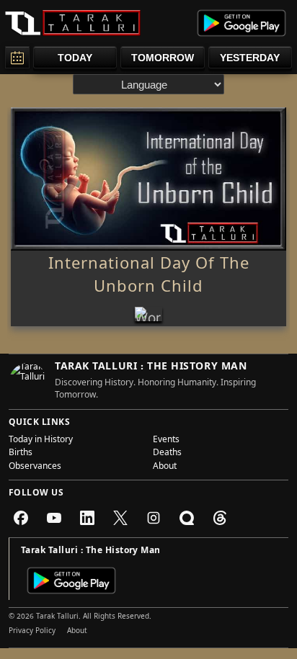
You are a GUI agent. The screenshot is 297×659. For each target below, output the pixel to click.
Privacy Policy (32, 631)
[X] (120, 518)
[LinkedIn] (87, 518)
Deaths (167, 454)
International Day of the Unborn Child (148, 277)
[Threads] (220, 518)
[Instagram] (153, 518)
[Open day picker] (17, 57)
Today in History (41, 441)
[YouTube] (54, 518)
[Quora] (186, 518)
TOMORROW (162, 57)
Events (166, 441)
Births (20, 454)
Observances (35, 467)
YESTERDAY (250, 57)
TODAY (75, 57)
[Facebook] (21, 518)
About (165, 467)
